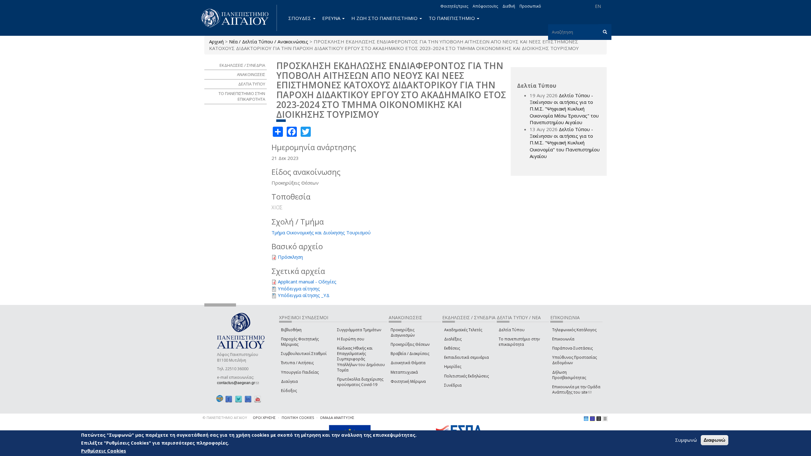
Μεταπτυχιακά (404, 372)
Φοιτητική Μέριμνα (408, 381)
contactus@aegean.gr (238, 383)
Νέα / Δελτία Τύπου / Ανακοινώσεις (268, 41)
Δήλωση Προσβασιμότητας (569, 375)
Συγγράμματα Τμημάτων (359, 329)
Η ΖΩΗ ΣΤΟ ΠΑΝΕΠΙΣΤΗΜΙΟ (385, 18)
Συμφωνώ (686, 440)
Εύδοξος (289, 390)
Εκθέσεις (452, 348)
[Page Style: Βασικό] (586, 418)
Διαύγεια (289, 381)
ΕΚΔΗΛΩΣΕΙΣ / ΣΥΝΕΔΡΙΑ (242, 65)
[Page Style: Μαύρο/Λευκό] (605, 418)
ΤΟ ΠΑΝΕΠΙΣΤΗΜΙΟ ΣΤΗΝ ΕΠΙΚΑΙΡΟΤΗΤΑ (242, 96)
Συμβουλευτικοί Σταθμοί (304, 353)
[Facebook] (228, 399)
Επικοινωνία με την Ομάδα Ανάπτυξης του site (576, 389)
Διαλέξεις (453, 339)
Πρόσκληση (290, 257)
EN (598, 6)
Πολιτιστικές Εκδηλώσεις (466, 376)
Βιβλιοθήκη (291, 329)
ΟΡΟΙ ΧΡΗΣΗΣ (264, 417)
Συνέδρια (453, 385)
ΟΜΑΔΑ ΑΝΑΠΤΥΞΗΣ (337, 417)
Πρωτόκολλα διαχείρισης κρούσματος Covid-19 (360, 382)
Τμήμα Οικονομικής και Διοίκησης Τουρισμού (321, 232)
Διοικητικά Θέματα (408, 362)
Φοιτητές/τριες (454, 6)
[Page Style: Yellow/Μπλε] (592, 418)
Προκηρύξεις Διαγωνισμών (403, 332)
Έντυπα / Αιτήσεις (297, 362)
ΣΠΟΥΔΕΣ (300, 18)
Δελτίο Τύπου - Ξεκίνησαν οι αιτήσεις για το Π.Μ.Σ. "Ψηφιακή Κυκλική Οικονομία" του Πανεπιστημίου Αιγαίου (565, 143)
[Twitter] (238, 399)
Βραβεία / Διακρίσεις (410, 353)
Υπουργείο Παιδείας (300, 372)
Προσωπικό (530, 6)
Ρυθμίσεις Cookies (103, 450)
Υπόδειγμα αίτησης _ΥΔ (303, 295)
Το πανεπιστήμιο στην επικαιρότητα (519, 341)
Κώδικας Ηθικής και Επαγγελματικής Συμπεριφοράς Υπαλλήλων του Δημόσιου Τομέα (361, 359)
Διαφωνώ (714, 440)
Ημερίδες (452, 366)
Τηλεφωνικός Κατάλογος (574, 329)
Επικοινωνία (563, 339)
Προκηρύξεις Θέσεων (410, 344)
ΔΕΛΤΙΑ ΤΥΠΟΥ (251, 84)
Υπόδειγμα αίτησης (299, 288)
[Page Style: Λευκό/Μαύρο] (598, 418)
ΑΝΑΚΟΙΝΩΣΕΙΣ (251, 74)
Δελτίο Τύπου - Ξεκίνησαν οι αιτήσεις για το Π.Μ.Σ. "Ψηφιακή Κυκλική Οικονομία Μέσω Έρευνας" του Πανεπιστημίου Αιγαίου (564, 109)
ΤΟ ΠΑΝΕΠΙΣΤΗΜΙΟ (452, 18)
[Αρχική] (238, 18)
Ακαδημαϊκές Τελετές (463, 329)
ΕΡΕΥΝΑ (332, 18)
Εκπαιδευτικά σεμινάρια (466, 357)
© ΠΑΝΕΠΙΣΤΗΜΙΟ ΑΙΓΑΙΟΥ (225, 417)
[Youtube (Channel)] (257, 399)
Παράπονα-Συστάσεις (572, 348)
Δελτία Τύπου (512, 329)
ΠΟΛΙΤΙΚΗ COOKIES (298, 417)
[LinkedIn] (248, 399)
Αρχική (216, 41)
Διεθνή (508, 6)
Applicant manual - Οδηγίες (307, 281)
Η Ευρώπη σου (350, 339)
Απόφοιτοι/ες (485, 6)
